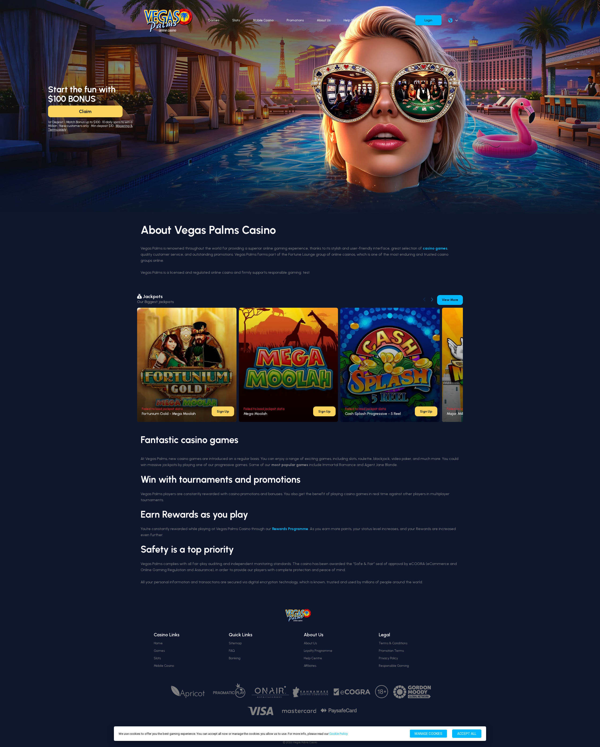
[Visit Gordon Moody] (412, 692)
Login (428, 20)
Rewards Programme (290, 529)
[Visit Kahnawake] (311, 692)
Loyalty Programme (318, 651)
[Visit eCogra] (352, 691)
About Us (323, 20)
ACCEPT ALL (466, 734)
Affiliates (310, 666)
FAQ (232, 651)
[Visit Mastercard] (299, 711)
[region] (300, 733)
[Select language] (453, 20)
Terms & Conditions (393, 643)
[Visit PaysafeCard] (338, 711)
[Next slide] (432, 299)
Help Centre (352, 20)
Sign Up (223, 411)
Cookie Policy (338, 734)
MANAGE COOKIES (428, 734)
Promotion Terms (391, 651)
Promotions (295, 20)
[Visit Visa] (260, 711)
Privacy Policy (388, 658)
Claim (85, 111)
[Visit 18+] (382, 691)
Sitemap (235, 643)
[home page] (168, 20)
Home (158, 643)
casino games (435, 248)
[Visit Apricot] (188, 692)
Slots (236, 20)
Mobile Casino (263, 20)
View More (450, 300)
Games (213, 20)
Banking (234, 658)
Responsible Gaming (394, 666)
